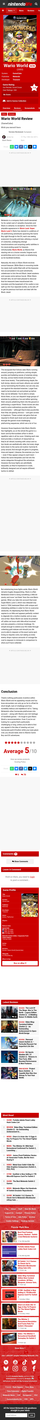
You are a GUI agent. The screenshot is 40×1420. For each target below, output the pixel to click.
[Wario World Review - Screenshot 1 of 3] (20, 202)
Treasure (5, 912)
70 (25, 774)
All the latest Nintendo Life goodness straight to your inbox (20, 1409)
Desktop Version (27, 1221)
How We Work (30, 1209)
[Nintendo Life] (20, 4)
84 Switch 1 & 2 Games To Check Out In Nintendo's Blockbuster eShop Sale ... (21, 1197)
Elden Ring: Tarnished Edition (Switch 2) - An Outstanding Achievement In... (22, 1129)
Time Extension (13, 1391)
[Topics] (4, 4)
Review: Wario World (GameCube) (12, 950)
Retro (4, 114)
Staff (20, 1209)
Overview (6, 108)
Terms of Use (10, 1217)
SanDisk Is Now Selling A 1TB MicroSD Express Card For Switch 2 (21, 1175)
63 (15, 1061)
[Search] (36, 4)
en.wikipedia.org (7, 955)
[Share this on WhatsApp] (12, 147)
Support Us (9, 1213)
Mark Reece (6, 140)
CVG (26, 1399)
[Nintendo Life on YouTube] (15, 1362)
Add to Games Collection (16, 101)
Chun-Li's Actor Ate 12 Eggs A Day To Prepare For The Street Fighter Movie (22, 1139)
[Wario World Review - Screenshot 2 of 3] (20, 351)
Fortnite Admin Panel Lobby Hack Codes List (21, 1121)
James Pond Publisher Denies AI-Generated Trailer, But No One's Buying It (22, 1157)
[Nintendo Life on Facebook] (34, 1369)
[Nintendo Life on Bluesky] (6, 1369)
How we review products (20, 759)
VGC (36, 1395)
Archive (32, 1217)
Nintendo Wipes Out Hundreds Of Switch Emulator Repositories (22, 1189)
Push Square (18, 1387)
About (13, 1209)
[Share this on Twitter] (26, 147)
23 (15, 1077)
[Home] (3, 10)
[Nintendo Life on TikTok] (25, 1362)
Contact (19, 1213)
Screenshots (30, 108)
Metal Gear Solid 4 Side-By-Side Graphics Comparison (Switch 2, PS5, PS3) (21, 1167)
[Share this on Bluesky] (16, 147)
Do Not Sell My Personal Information (24, 1381)
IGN (18, 1395)
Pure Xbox (29, 1387)
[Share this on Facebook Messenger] (35, 147)
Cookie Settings (12, 1221)
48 (15, 1017)
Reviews (17, 108)
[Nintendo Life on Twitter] (34, 1362)
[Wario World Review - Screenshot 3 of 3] (20, 571)
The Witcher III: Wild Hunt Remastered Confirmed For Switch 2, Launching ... (21, 1148)
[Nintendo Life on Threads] (25, 1369)
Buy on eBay (19, 963)
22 (15, 1047)
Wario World (19, 65)
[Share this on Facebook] (21, 147)
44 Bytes (28, 1379)
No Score (7, 95)
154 (14, 1031)
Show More (19, 1348)
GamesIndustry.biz (14, 1399)
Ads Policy (22, 1217)
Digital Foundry (28, 1391)
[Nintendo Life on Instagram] (15, 1369)
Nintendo (5, 906)
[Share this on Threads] (30, 147)
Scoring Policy (20, 762)
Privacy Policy (30, 1213)
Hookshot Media (17, 1376)
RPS (31, 1399)
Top (7, 1209)
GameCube (17, 73)
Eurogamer (27, 1395)
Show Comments (21, 861)
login (32, 877)
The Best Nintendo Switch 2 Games (21, 1182)
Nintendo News (9, 1395)
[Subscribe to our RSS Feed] (6, 1362)
